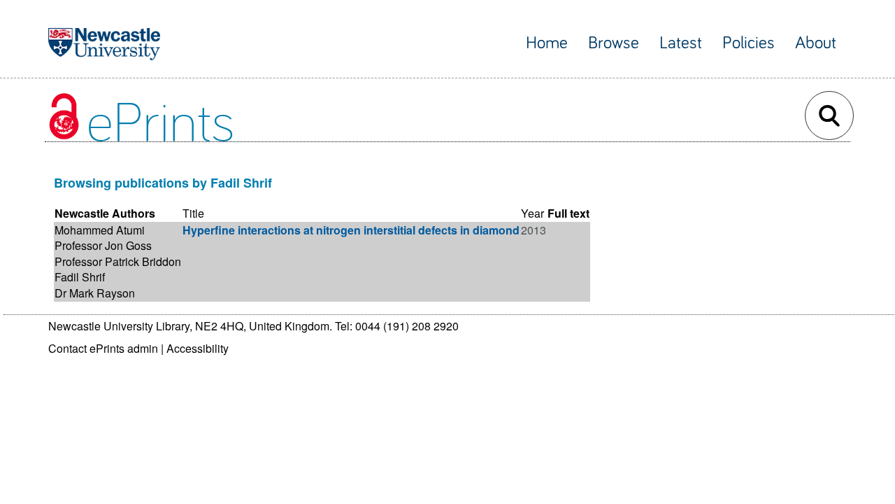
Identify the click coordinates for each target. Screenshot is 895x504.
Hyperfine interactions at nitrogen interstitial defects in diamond (351, 230)
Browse (613, 43)
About (815, 43)
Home (547, 43)
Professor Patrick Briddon (118, 261)
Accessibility (197, 348)
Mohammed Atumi (100, 230)
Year (532, 213)
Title (193, 213)
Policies (748, 43)
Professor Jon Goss (103, 245)
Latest (680, 43)
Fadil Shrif (80, 277)
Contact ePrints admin (103, 348)
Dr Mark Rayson (95, 293)
